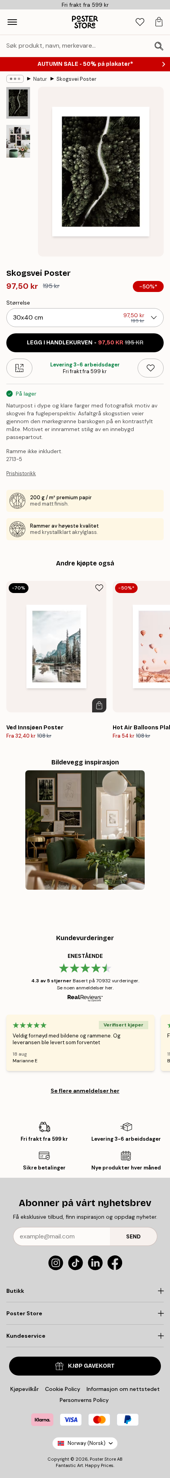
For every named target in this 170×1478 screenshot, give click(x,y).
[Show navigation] (12, 22)
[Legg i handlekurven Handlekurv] (99, 705)
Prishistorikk (21, 473)
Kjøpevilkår (24, 1388)
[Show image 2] (18, 141)
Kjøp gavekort (91, 1366)
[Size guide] (19, 368)
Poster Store (103, 1459)
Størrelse (18, 302)
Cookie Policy (62, 1388)
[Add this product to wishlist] (151, 368)
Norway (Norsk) (87, 1443)
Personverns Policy (85, 1400)
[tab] (139, 22)
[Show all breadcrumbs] (15, 79)
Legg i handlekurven (85, 342)
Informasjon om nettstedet (123, 1388)
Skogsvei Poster (76, 79)
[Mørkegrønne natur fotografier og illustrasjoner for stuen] (85, 830)
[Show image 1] (18, 103)
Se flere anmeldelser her (85, 1090)
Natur (40, 79)
